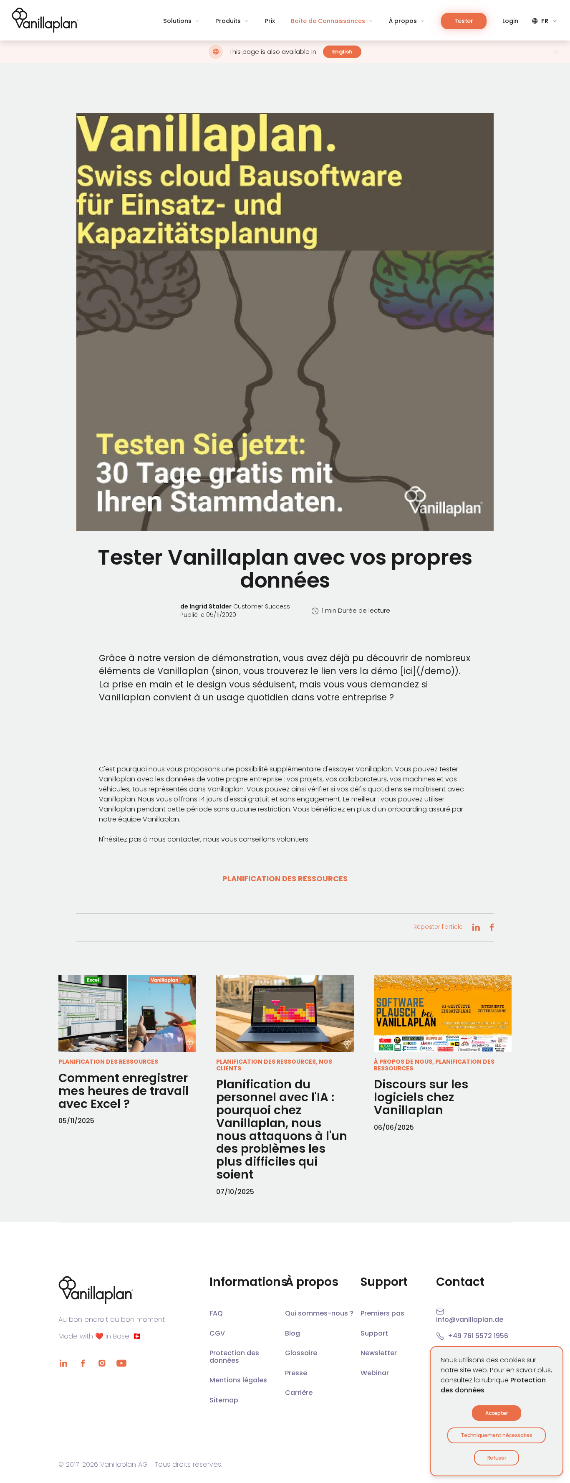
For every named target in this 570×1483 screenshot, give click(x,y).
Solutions (177, 21)
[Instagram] (102, 1363)
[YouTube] (121, 1363)
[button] (285, 322)
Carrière (299, 1392)
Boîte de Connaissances (328, 21)
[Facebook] (83, 1363)
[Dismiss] (556, 51)
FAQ (216, 1313)
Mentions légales (238, 1380)
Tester (463, 21)
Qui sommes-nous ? (319, 1313)
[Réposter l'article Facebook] (491, 927)
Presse (296, 1373)
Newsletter (379, 1353)
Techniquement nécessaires (496, 1435)
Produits (228, 21)
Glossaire (301, 1353)
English (342, 52)
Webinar (375, 1373)
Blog (292, 1333)
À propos (403, 21)
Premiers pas (382, 1313)
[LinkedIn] (63, 1363)
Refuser (496, 1457)
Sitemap (223, 1400)
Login (510, 21)
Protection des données (234, 1356)
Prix (270, 21)
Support (374, 1333)
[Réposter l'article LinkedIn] (476, 927)
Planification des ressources (285, 878)
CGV (217, 1333)
